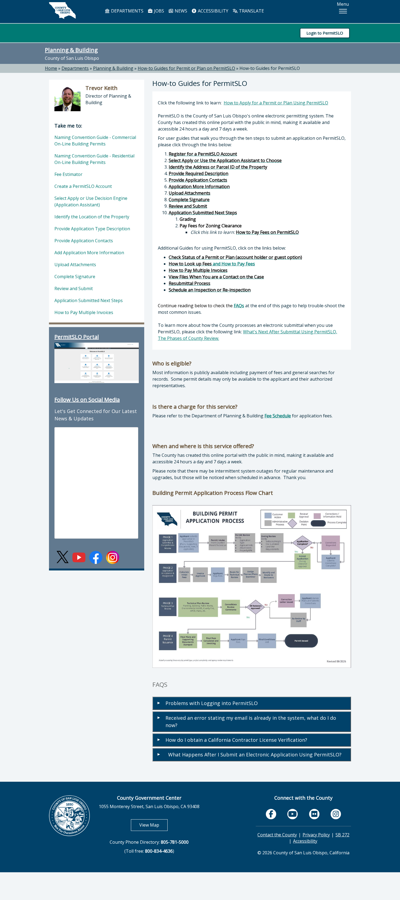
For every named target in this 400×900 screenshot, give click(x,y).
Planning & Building (71, 50)
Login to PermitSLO (324, 33)
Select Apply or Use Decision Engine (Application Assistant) (90, 201)
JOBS (158, 11)
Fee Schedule (277, 416)
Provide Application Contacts (83, 241)
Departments (75, 68)
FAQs (239, 306)
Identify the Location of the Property (91, 217)
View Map (153, 825)
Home (51, 68)
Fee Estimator (68, 174)
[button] (343, 11)
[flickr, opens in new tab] (314, 814)
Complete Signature (74, 277)
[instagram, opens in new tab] (335, 814)
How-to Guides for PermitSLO (269, 68)
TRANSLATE (251, 11)
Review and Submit (73, 288)
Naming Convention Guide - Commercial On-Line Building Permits (95, 140)
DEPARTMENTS (126, 11)
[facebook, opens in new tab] (271, 814)
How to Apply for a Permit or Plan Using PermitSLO (276, 103)
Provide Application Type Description (92, 229)
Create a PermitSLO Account (83, 186)
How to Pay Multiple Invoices (83, 312)
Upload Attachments (75, 265)
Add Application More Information (89, 253)
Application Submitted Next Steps (88, 300)
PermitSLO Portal (76, 336)
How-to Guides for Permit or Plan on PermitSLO (186, 68)
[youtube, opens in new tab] (292, 814)
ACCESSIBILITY (212, 11)
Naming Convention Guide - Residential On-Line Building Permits (94, 159)
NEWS (180, 11)
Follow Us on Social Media (87, 399)
